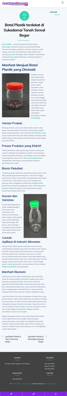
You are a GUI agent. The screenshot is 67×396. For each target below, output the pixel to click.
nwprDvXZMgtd (23, 40)
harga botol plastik (9, 267)
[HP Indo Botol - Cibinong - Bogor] (15, 5)
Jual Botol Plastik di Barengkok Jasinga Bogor (36, 339)
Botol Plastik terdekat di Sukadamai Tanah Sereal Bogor (24, 30)
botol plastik (35, 118)
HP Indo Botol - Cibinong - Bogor (22, 384)
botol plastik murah (38, 133)
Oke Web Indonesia (51, 384)
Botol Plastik (6, 44)
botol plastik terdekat (24, 309)
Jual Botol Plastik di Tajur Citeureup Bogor (13, 339)
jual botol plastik (13, 57)
